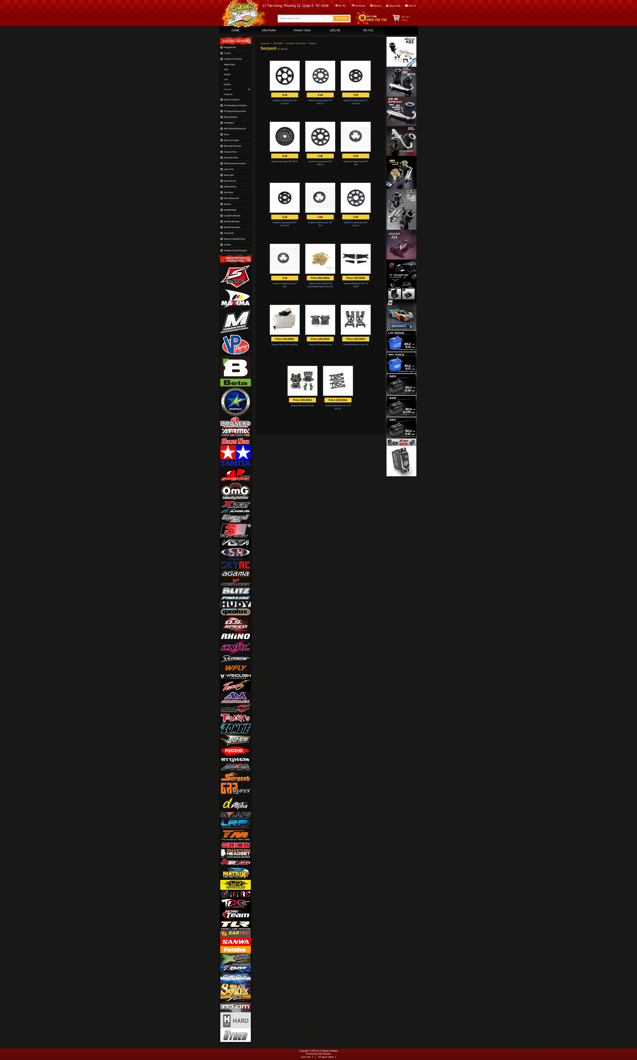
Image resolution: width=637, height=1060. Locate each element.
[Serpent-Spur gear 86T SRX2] (285, 137)
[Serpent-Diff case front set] (302, 381)
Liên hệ (412, 5)
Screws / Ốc (229, 233)
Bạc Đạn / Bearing (231, 221)
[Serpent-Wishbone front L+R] (356, 320)
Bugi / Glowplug (230, 117)
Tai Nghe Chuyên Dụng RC (235, 250)
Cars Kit (227, 53)
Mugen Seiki (229, 64)
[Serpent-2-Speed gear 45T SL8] (285, 259)
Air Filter (227, 245)
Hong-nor (228, 94)
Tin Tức (368, 30)
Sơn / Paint (228, 192)
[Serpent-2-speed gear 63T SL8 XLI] (320, 137)
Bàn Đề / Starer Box (232, 227)
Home (236, 30)
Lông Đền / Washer (232, 216)
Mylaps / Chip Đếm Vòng (234, 239)
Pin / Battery (229, 123)
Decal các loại (230, 181)
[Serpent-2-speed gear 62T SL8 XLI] (356, 198)
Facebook (359, 5)
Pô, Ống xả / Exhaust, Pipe (235, 111)
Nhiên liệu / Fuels (231, 158)
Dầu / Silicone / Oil (231, 198)
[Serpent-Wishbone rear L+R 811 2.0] (338, 381)
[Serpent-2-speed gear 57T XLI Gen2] (356, 76)
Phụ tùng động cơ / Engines (235, 105)
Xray (226, 69)
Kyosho (227, 84)
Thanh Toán (302, 30)
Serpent (227, 89)
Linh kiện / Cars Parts (233, 59)
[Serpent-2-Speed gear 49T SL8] (320, 198)
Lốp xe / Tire (229, 169)
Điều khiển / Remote (232, 146)
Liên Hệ (335, 30)
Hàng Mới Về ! (230, 47)
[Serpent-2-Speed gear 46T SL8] (356, 137)
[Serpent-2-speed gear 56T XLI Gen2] (285, 76)
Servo (226, 134)
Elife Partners (324, 1054)
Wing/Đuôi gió (230, 210)
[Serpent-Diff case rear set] (320, 320)
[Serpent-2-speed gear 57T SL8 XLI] (320, 76)
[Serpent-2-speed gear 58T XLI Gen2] (285, 198)
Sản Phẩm (269, 30)
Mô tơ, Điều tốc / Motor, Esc (235, 129)
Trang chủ (265, 43)
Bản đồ (341, 5)
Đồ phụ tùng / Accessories (235, 163)
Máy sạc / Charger (231, 140)
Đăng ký (377, 5)
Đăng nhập (394, 5)
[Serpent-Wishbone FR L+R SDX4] (356, 259)
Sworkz (227, 74)
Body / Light (229, 175)
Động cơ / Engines (232, 100)
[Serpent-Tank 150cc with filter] (285, 320)
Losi (226, 79)
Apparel (227, 204)
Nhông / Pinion (230, 187)
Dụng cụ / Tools (230, 152)
